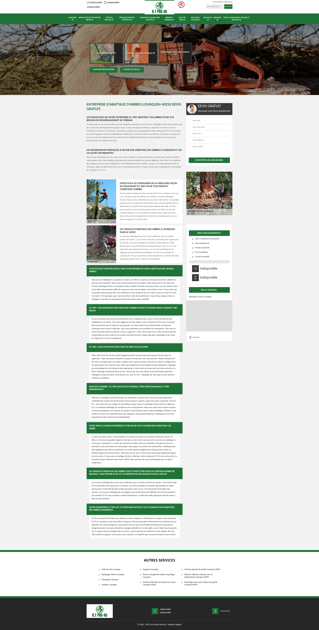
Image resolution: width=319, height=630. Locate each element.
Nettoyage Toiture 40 (195, 19)
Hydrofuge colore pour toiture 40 (150, 19)
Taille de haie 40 (182, 19)
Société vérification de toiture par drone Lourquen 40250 (159, 583)
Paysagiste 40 (207, 19)
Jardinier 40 (217, 19)
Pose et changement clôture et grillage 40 (236, 19)
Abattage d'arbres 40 (169, 19)
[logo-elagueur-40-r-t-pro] (159, 7)
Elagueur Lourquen (150, 569)
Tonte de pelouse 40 (109, 19)
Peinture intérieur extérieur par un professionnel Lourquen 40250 (198, 576)
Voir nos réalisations (103, 70)
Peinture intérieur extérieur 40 (127, 19)
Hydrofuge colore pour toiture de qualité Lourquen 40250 (200, 583)
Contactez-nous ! (132, 70)
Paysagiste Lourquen (110, 580)
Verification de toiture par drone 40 (89, 19)
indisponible (95, 2)
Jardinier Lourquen (109, 585)
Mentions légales (174, 625)
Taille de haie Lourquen (111, 569)
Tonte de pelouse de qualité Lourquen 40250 (202, 569)
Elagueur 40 (72, 19)
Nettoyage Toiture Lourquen (113, 575)
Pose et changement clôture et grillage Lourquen (158, 576)
